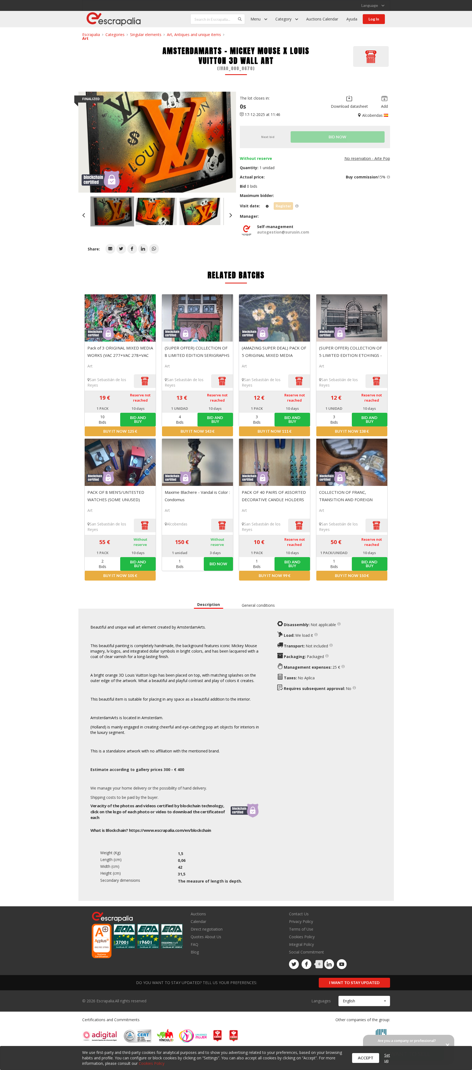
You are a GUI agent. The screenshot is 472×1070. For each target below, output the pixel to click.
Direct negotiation (207, 929)
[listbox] (372, 5)
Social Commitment (306, 952)
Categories (115, 34)
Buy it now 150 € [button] (352, 575)
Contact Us (299, 914)
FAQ (194, 944)
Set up (387, 1058)
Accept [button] (365, 1058)
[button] (110, 249)
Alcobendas (177, 524)
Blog (195, 951)
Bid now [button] (218, 563)
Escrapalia (91, 34)
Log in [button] (373, 19)
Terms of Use (301, 929)
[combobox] (364, 1001)
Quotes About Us (206, 936)
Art (85, 38)
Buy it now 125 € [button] (120, 431)
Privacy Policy (301, 921)
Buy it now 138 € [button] (352, 431)
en (170, 830)
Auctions (198, 914)
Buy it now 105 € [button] (120, 575)
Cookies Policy (302, 936)
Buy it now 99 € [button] (274, 575)
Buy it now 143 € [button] (197, 431)
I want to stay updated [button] (354, 982)
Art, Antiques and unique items (194, 34)
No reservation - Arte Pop (367, 158)
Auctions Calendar (322, 19)
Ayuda (351, 19)
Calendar (198, 921)
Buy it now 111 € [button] (274, 431)
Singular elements (145, 34)
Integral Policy (301, 944)
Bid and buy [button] (138, 419)
